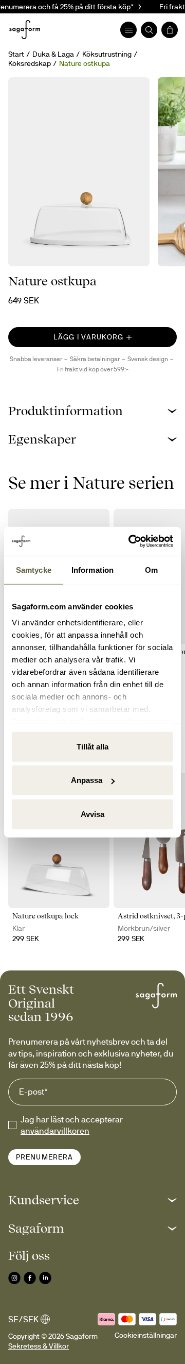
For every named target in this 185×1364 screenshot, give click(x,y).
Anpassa (86, 780)
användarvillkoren (55, 1130)
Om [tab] (151, 569)
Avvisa (92, 813)
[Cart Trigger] (169, 30)
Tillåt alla (92, 746)
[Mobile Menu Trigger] (128, 30)
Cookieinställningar (146, 1335)
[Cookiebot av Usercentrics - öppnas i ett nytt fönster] (130, 541)
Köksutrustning (107, 54)
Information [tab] (92, 569)
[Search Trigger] (149, 30)
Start (16, 54)
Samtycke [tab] (33, 569)
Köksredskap (29, 63)
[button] (92, 411)
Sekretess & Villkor (38, 1346)
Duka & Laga (53, 54)
